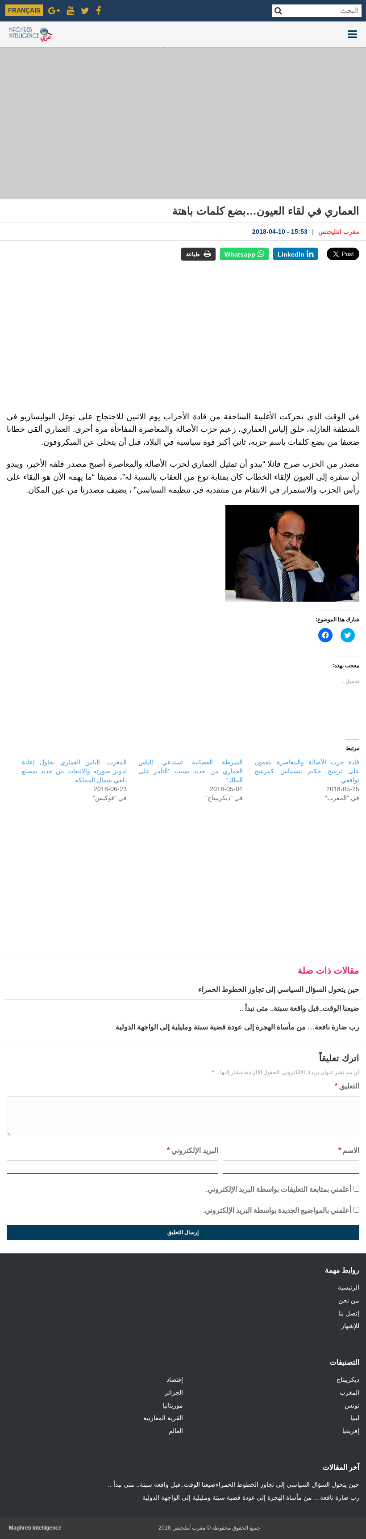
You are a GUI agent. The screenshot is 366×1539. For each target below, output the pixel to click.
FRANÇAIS (24, 10)
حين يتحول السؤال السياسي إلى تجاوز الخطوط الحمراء (287, 1484)
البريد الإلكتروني (192, 1150)
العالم (176, 1430)
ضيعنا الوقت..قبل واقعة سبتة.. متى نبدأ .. (162, 1484)
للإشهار (350, 1325)
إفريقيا (350, 1430)
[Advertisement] (183, 123)
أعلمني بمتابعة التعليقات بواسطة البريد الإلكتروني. (278, 1189)
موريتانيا (172, 1405)
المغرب (349, 1392)
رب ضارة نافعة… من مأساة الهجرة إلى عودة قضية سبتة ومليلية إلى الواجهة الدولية (250, 1497)
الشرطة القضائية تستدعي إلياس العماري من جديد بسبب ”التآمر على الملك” (190, 771)
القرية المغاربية (163, 1417)
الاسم (348, 1150)
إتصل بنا (348, 1313)
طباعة (193, 254)
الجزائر (174, 1392)
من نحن (348, 1300)
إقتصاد (174, 1379)
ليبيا (354, 1417)
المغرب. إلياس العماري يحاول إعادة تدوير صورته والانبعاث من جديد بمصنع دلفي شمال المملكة (74, 771)
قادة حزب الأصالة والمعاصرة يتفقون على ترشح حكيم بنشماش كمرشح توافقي (306, 771)
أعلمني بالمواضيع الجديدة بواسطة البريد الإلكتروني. (277, 1210)
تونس (352, 1405)
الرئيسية (348, 1287)
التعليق (347, 1086)
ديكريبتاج (348, 1379)
